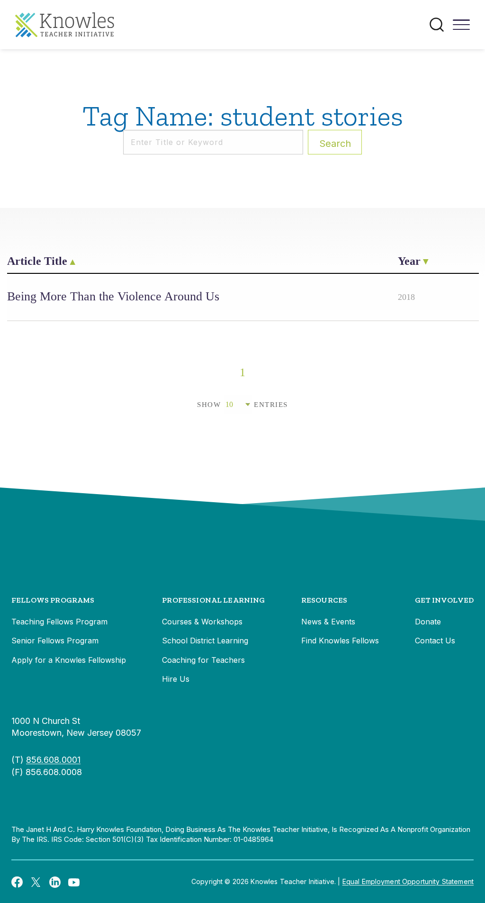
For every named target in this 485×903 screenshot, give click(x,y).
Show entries (242, 404)
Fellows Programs (53, 600)
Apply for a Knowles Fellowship (68, 660)
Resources (324, 600)
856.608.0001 (53, 760)
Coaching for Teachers (203, 660)
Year (409, 261)
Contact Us (435, 640)
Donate (428, 621)
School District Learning (205, 640)
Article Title (37, 261)
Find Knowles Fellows (340, 640)
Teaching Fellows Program (59, 621)
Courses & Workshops (202, 621)
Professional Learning (213, 600)
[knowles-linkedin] (55, 882)
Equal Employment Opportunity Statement (408, 881)
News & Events (328, 621)
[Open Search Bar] (436, 24)
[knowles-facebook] (17, 882)
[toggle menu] (461, 27)
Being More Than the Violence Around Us (113, 296)
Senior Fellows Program (55, 640)
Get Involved (444, 600)
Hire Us (175, 679)
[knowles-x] (36, 882)
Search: (335, 143)
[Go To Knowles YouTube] (74, 881)
